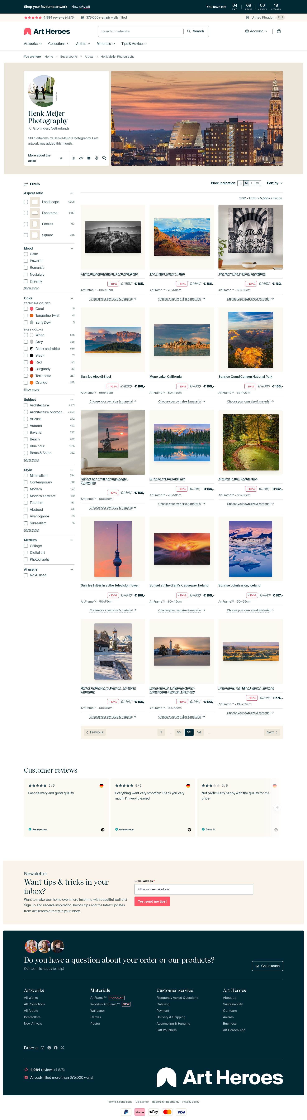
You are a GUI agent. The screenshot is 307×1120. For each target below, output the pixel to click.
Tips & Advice (132, 44)
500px (97, 158)
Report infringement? (165, 1102)
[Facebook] (55, 1048)
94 (199, 732)
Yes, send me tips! (152, 901)
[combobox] (140, 31)
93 (189, 732)
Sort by (272, 183)
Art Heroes (234, 990)
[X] (62, 1048)
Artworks (31, 44)
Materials (104, 44)
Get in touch (270, 966)
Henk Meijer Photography (81, 158)
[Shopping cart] (279, 31)
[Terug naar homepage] (47, 31)
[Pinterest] (49, 1048)
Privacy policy (190, 1102)
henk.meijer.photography (73, 158)
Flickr (89, 158)
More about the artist (39, 158)
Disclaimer (142, 1102)
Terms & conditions (120, 1102)
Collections (56, 44)
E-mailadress (144, 881)
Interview (104, 158)
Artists (81, 44)
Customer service (175, 990)
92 (179, 732)
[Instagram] (42, 1048)
